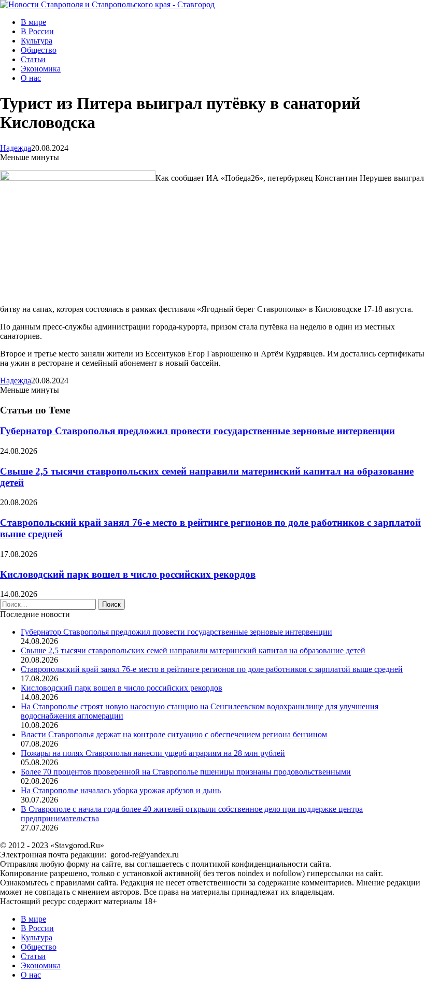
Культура (36, 40)
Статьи (33, 59)
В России (37, 31)
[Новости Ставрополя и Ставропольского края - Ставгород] (107, 4)
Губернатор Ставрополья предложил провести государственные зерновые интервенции (197, 430)
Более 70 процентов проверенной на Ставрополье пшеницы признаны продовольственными (186, 771)
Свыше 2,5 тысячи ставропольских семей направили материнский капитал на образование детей (193, 650)
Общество (38, 50)
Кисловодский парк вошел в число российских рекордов (128, 574)
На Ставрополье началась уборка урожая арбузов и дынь (121, 790)
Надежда (15, 148)
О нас (31, 78)
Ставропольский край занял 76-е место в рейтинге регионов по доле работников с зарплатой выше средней (212, 669)
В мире (33, 22)
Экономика (41, 68)
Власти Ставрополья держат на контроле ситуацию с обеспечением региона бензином (174, 734)
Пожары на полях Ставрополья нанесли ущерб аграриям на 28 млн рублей (153, 753)
